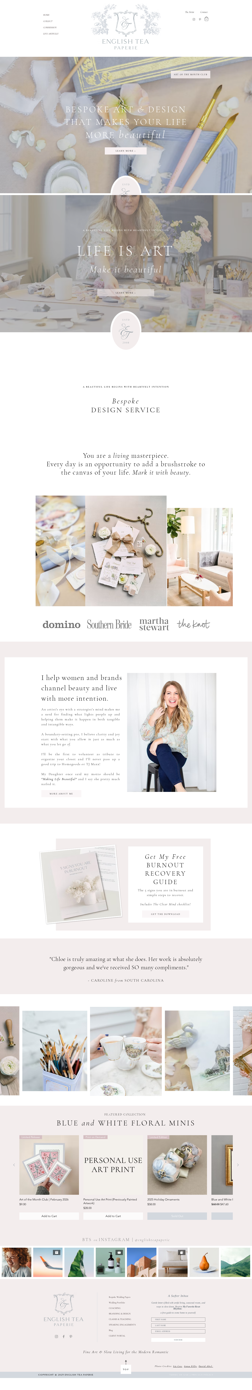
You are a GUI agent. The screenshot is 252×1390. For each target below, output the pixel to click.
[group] (126, 1177)
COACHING (115, 1308)
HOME (46, 14)
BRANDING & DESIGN (120, 1313)
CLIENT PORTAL (117, 1336)
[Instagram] (194, 19)
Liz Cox (177, 1366)
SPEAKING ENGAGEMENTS (122, 1324)
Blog (111, 1330)
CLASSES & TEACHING (120, 1319)
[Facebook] (64, 1337)
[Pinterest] (200, 19)
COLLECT (47, 21)
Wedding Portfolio (117, 1302)
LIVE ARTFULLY (50, 33)
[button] (206, 19)
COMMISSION (49, 27)
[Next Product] (238, 1165)
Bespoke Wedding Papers (119, 1297)
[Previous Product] (14, 1165)
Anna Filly (190, 1366)
